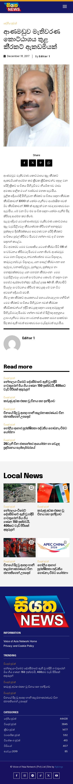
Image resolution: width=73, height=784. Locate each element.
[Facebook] (24, 163)
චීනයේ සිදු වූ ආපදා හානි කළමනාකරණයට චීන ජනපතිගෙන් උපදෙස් (19, 569)
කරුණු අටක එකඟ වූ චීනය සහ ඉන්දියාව (29, 401)
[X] (32, 163)
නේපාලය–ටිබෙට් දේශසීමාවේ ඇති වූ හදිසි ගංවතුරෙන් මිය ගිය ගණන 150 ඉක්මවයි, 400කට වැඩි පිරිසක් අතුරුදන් (35, 385)
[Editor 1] (12, 343)
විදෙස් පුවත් (9, 378)
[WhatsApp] (48, 163)
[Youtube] (56, 776)
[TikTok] (40, 776)
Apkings (59, 766)
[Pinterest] (40, 163)
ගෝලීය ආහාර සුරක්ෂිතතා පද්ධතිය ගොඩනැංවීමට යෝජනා (52, 569)
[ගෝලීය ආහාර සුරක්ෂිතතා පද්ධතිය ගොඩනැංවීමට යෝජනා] (53, 547)
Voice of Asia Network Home (20, 641)
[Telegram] (32, 776)
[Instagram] (24, 776)
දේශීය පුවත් (10, 23)
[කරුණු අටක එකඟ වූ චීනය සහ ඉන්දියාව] (53, 493)
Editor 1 (44, 56)
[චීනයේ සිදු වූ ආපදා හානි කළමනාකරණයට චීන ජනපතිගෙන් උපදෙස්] (20, 547)
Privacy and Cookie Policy (19, 646)
